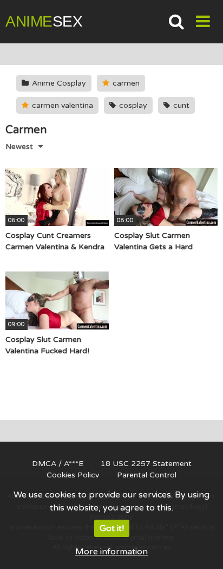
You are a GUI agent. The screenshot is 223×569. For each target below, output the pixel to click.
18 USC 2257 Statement (146, 463)
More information (111, 551)
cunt (180, 105)
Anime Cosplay (58, 83)
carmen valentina (61, 105)
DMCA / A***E (57, 463)
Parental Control (146, 475)
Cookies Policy (73, 475)
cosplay (132, 105)
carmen (125, 83)
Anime (43, 21)
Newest (19, 146)
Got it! (112, 528)
